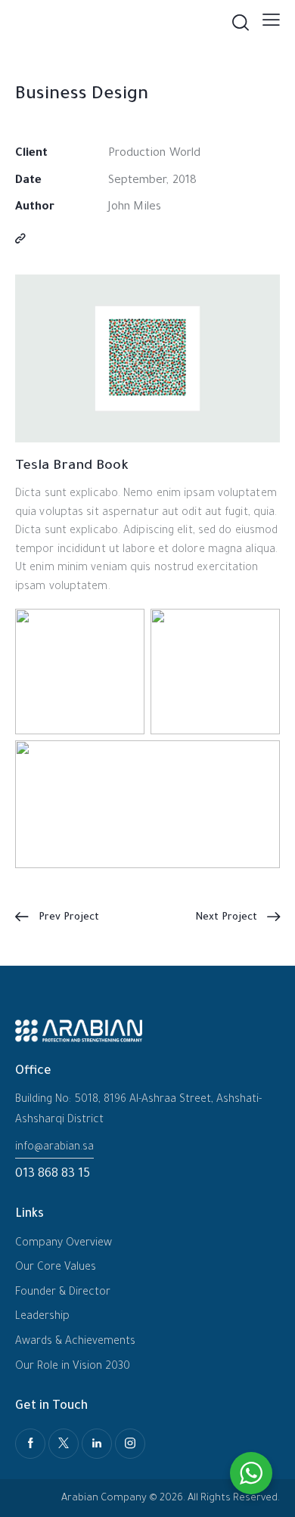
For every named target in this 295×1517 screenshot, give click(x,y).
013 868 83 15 (52, 1174)
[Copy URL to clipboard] (20, 240)
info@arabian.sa (54, 1148)
